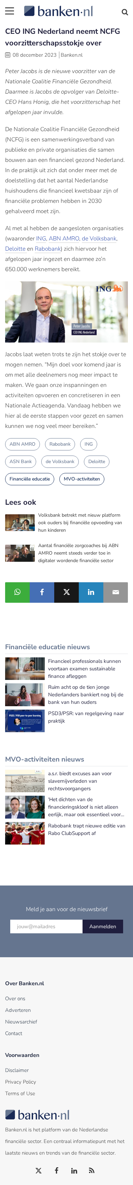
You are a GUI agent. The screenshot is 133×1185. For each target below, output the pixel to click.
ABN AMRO (64, 238)
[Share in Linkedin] (91, 592)
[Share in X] (66, 592)
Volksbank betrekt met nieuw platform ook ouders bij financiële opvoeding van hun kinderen (80, 522)
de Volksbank (99, 238)
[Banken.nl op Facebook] (56, 1171)
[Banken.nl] (76, 7)
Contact (13, 1033)
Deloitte (16, 249)
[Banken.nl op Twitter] (39, 1171)
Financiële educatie (30, 479)
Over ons (15, 998)
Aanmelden (102, 926)
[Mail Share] (115, 592)
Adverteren (18, 1010)
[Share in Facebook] (42, 592)
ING (41, 238)
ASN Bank (21, 461)
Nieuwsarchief (21, 1021)
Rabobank (48, 249)
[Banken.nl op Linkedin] (74, 1171)
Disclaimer (17, 1070)
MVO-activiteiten (82, 479)
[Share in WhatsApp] (17, 592)
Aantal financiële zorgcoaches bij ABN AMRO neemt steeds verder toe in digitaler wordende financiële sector (78, 553)
